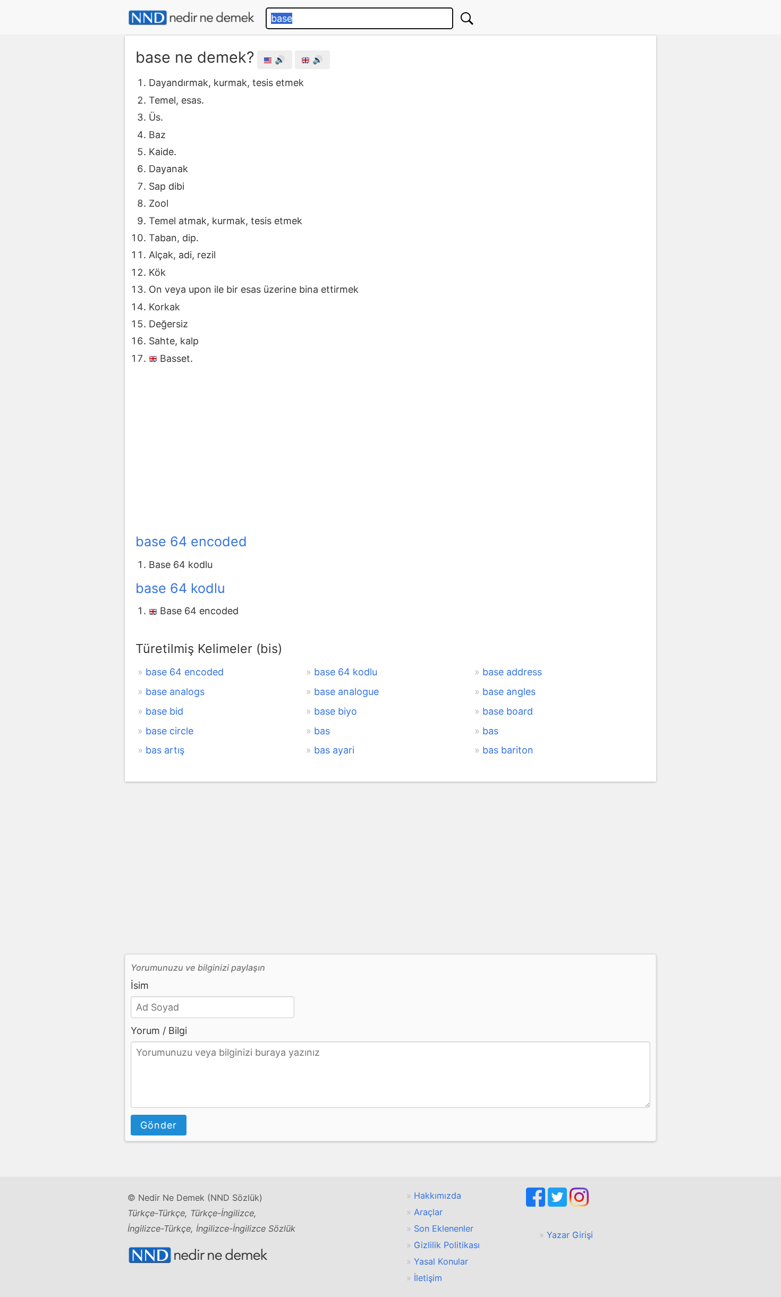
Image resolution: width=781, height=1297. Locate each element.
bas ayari (334, 750)
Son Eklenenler (443, 1228)
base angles (509, 691)
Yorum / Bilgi (159, 1030)
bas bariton (507, 750)
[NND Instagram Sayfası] (579, 1203)
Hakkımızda (437, 1195)
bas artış (165, 750)
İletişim (428, 1278)
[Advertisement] (390, 446)
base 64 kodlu (180, 588)
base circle (169, 730)
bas (322, 730)
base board (507, 711)
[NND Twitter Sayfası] (559, 1203)
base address (512, 671)
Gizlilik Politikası (447, 1245)
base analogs (175, 691)
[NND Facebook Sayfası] (537, 1203)
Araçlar (428, 1212)
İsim (140, 985)
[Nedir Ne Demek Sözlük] (191, 18)
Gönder (158, 1125)
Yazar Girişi (570, 1235)
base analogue (346, 691)
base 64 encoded (191, 541)
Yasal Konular (441, 1261)
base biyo (335, 711)
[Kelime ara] (467, 18)
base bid (164, 711)
